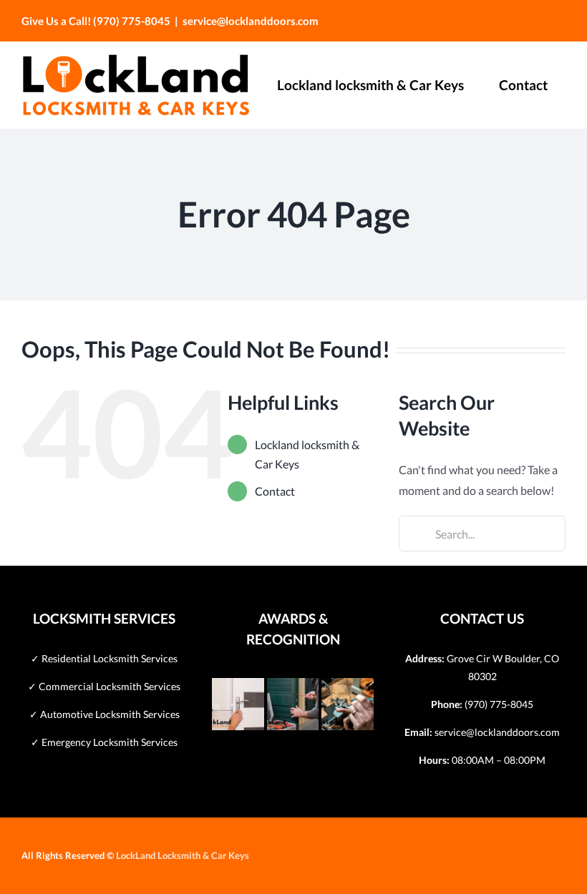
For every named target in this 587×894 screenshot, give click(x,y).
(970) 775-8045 (499, 704)
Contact (275, 491)
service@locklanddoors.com (251, 20)
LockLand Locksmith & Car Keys (182, 855)
